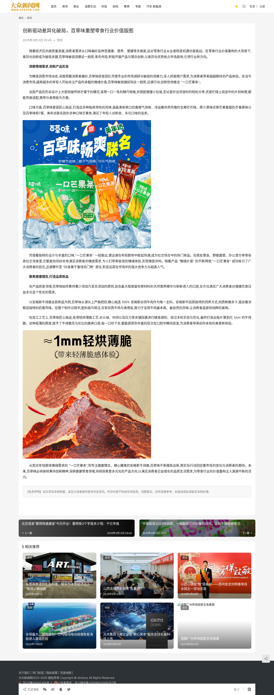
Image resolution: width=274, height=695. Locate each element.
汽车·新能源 (153, 6)
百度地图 (65, 672)
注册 (262, 6)
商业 (76, 6)
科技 (104, 6)
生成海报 (33, 689)
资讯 (65, 6)
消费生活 (90, 6)
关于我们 (25, 672)
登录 (252, 6)
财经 (115, 6)
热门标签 (38, 672)
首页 (54, 6)
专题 (138, 6)
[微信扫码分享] (44, 689)
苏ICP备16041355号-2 (38, 682)
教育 (127, 6)
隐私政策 (52, 672)
